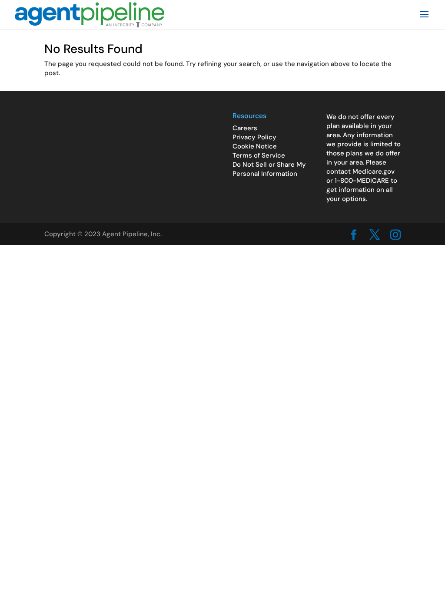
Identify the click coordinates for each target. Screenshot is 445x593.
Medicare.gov (373, 171)
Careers (244, 128)
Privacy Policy (254, 137)
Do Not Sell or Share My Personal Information (269, 169)
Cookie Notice (254, 146)
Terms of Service (258, 155)
